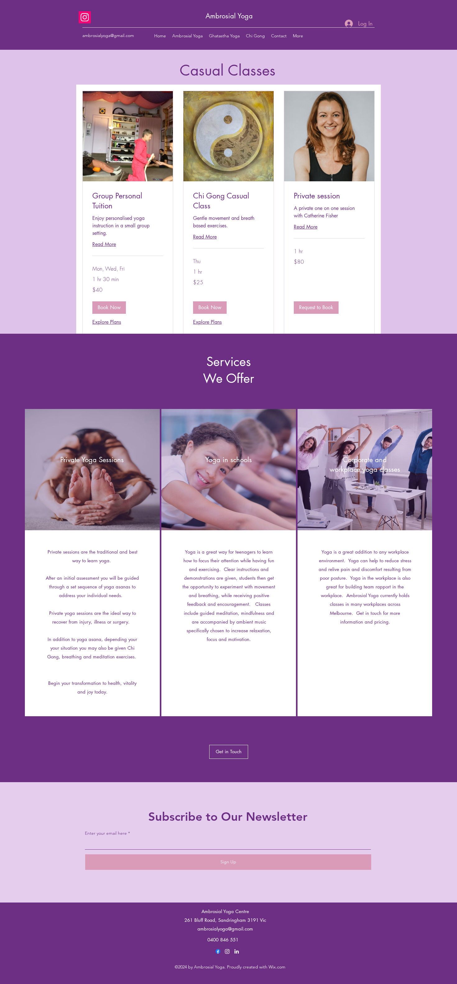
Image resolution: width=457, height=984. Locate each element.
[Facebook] (218, 951)
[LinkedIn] (236, 951)
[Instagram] (85, 17)
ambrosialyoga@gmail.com (108, 35)
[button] (109, 307)
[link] (127, 201)
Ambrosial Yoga (229, 16)
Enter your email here (106, 833)
